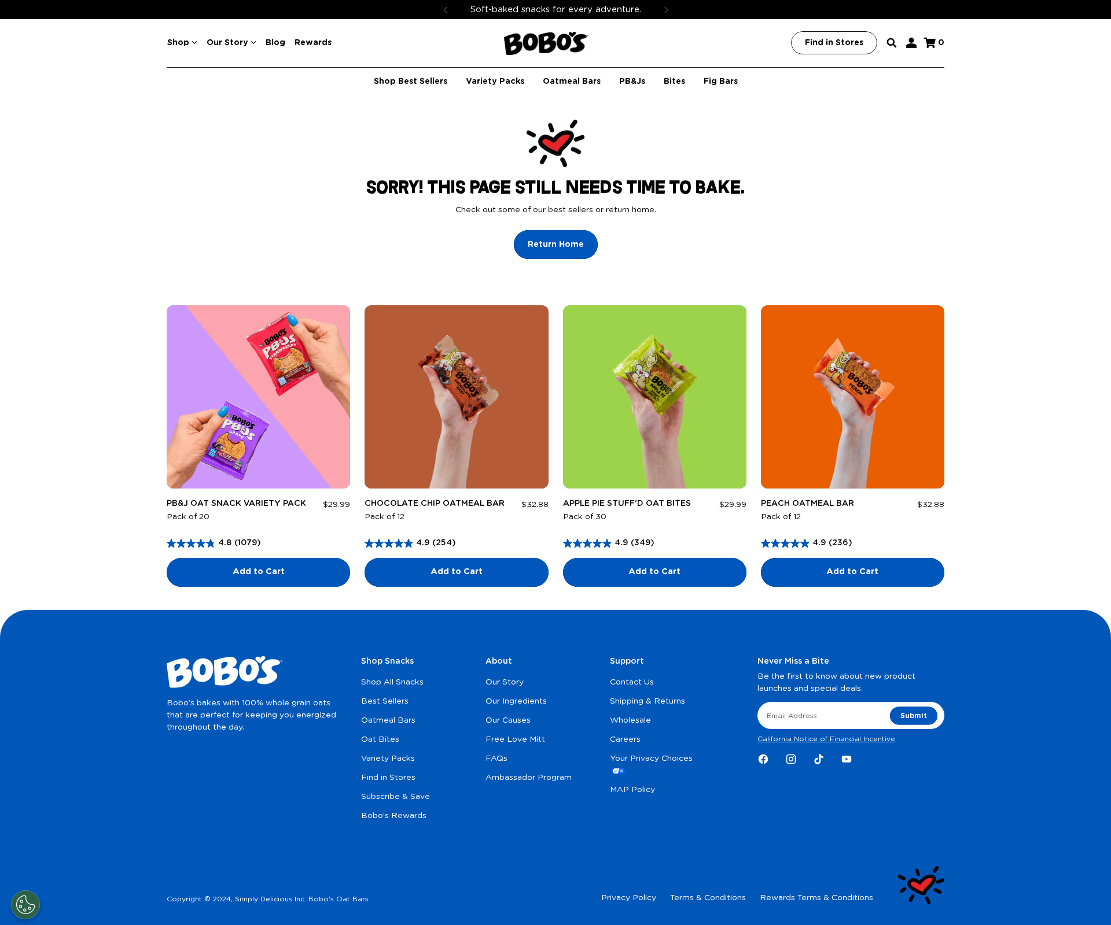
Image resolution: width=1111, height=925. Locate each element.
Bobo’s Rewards (393, 816)
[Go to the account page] (911, 43)
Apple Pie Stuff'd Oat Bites (627, 504)
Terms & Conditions (708, 898)
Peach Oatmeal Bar (807, 504)
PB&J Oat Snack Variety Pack (236, 504)
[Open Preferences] (25, 904)
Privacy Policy (628, 898)
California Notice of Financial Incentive (826, 738)
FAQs (496, 758)
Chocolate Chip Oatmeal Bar (435, 504)
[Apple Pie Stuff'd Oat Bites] (654, 397)
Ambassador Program (528, 778)
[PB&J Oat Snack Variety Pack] (258, 397)
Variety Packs (388, 758)
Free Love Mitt (515, 739)
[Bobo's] (546, 43)
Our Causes (508, 720)
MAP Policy (632, 790)
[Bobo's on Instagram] (791, 759)
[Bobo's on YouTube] (846, 759)
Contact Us (632, 682)
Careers (625, 739)
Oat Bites (380, 739)
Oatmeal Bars (388, 720)
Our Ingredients (516, 701)
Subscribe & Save (395, 797)
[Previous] (445, 9)
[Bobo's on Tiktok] (819, 759)
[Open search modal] (891, 43)
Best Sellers (385, 701)
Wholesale (630, 720)
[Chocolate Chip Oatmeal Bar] (456, 397)
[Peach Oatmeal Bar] (852, 397)
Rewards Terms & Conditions (816, 898)
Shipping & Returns (647, 701)
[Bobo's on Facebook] (763, 759)
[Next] (666, 9)
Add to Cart (259, 572)
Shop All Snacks (392, 682)
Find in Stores (388, 778)
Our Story (504, 682)
